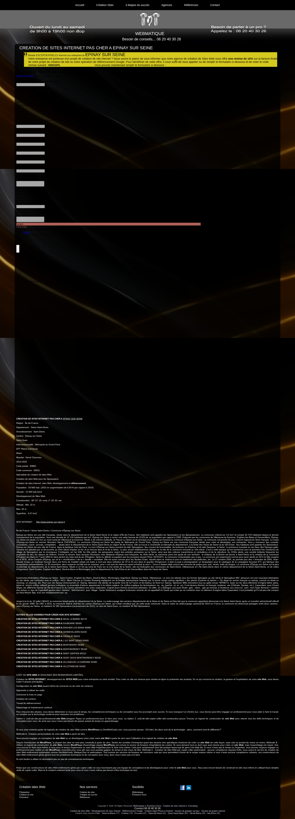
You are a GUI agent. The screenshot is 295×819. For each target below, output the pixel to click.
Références (191, 5)
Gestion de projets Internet (213, 811)
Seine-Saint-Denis (176, 813)
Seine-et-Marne (108, 813)
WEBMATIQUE (149, 33)
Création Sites (105, 5)
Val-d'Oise (211, 813)
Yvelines (125, 813)
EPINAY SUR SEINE (73, 418)
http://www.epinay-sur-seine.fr (50, 522)
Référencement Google (132, 811)
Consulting (192, 806)
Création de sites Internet (174, 806)
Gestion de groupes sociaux (187, 811)
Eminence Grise (154, 806)
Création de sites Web (80, 811)
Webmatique (138, 806)
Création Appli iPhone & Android (159, 811)
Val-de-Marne (195, 813)
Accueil (79, 5)
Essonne (138, 813)
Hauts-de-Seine (155, 813)
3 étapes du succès (137, 5)
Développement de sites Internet (106, 811)
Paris (97, 813)
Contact (215, 5)
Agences (166, 5)
